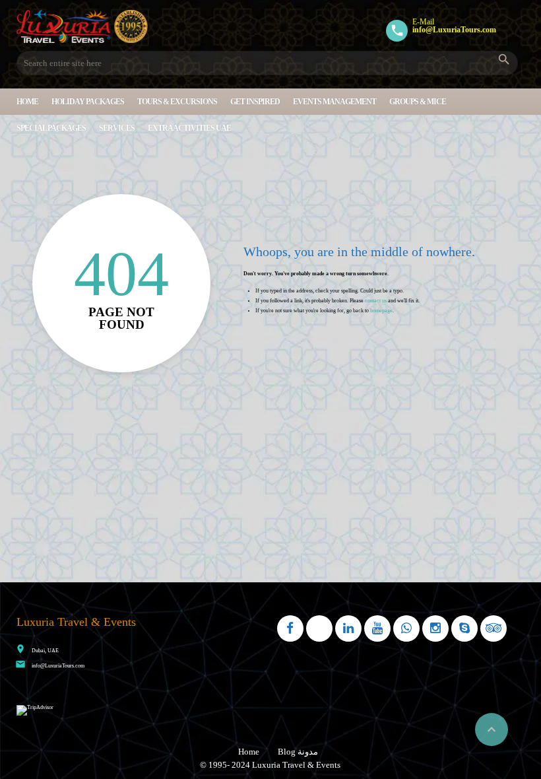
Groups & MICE (417, 101)
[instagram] (435, 628)
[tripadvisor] (493, 628)
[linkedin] (348, 628)
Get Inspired (255, 101)
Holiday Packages (87, 101)
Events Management (334, 101)
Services (117, 128)
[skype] (464, 628)
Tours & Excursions (177, 101)
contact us (376, 301)
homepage (381, 311)
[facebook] (290, 628)
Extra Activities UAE (189, 128)
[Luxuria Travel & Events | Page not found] (82, 26)
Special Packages (51, 128)
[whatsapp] (406, 628)
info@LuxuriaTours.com (58, 666)
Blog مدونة (298, 752)
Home (27, 101)
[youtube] (377, 628)
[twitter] (319, 628)
